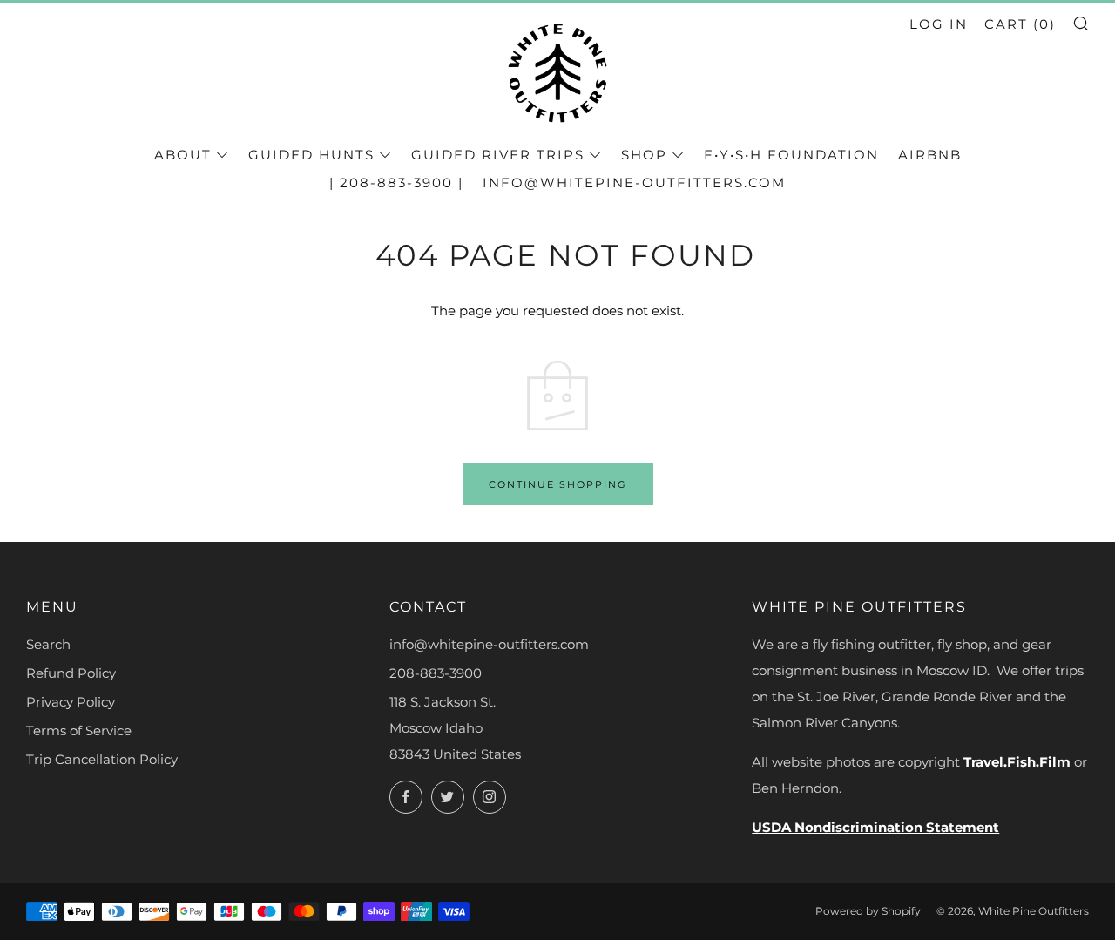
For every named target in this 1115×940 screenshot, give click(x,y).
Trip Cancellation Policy (102, 759)
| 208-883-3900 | (396, 182)
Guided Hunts (311, 154)
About (183, 154)
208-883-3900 (435, 673)
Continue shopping (558, 484)
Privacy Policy (70, 701)
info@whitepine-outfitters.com (634, 182)
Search (48, 644)
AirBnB (930, 154)
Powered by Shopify (868, 910)
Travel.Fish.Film (1017, 762)
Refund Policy (71, 673)
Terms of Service (79, 730)
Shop (644, 154)
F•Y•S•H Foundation (791, 154)
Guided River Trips (498, 154)
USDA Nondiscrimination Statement (875, 827)
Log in (938, 24)
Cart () (1020, 24)
